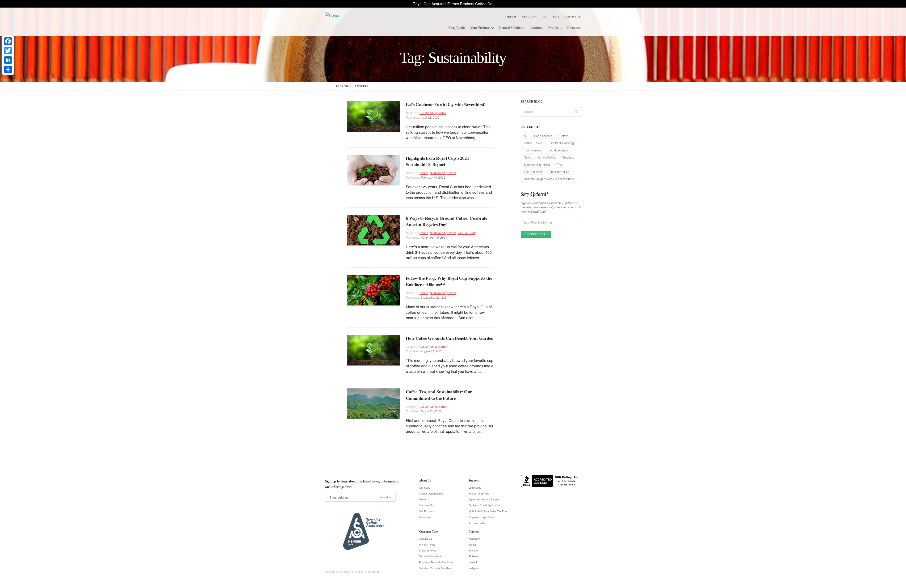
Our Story (529, 16)
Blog (556, 16)
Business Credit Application (484, 505)
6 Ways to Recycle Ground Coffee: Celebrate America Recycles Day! (446, 221)
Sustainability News (432, 113)
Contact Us (573, 16)
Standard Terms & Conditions (436, 568)
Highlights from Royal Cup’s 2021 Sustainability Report (437, 161)
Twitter (472, 544)
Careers (511, 16)
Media (422, 499)
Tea (559, 164)
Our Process (426, 511)
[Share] (8, 69)
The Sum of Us (559, 171)
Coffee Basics (533, 143)
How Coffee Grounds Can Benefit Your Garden (450, 338)
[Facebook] (8, 41)
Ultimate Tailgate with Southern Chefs (549, 178)
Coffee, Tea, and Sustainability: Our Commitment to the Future (439, 394)
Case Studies (543, 135)
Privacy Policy (427, 544)
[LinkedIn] (8, 60)
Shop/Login (457, 27)
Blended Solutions (511, 27)
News (527, 157)
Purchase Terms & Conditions (436, 562)
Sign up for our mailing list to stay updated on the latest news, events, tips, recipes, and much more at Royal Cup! (551, 207)
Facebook (474, 538)
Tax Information (477, 523)
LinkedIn (473, 562)
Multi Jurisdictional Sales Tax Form (488, 511)
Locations (536, 27)
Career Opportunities (431, 493)
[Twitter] (8, 50)
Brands (553, 27)
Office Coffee (547, 157)
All (525, 135)
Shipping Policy (427, 550)
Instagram (474, 568)
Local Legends (558, 150)
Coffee (423, 173)
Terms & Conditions (430, 556)
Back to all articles (352, 86)
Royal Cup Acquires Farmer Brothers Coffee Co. (453, 3)
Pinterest (474, 556)
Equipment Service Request (484, 499)
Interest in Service (479, 493)
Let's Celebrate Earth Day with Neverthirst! (446, 104)
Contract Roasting (562, 143)
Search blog (532, 101)
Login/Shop (475, 487)
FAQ (545, 16)
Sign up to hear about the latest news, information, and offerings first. (362, 483)
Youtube (473, 550)
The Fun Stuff (466, 233)
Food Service (532, 150)
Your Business (480, 27)
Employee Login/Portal (481, 517)
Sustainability (426, 505)
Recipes (568, 157)
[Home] (360, 15)
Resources (574, 27)
